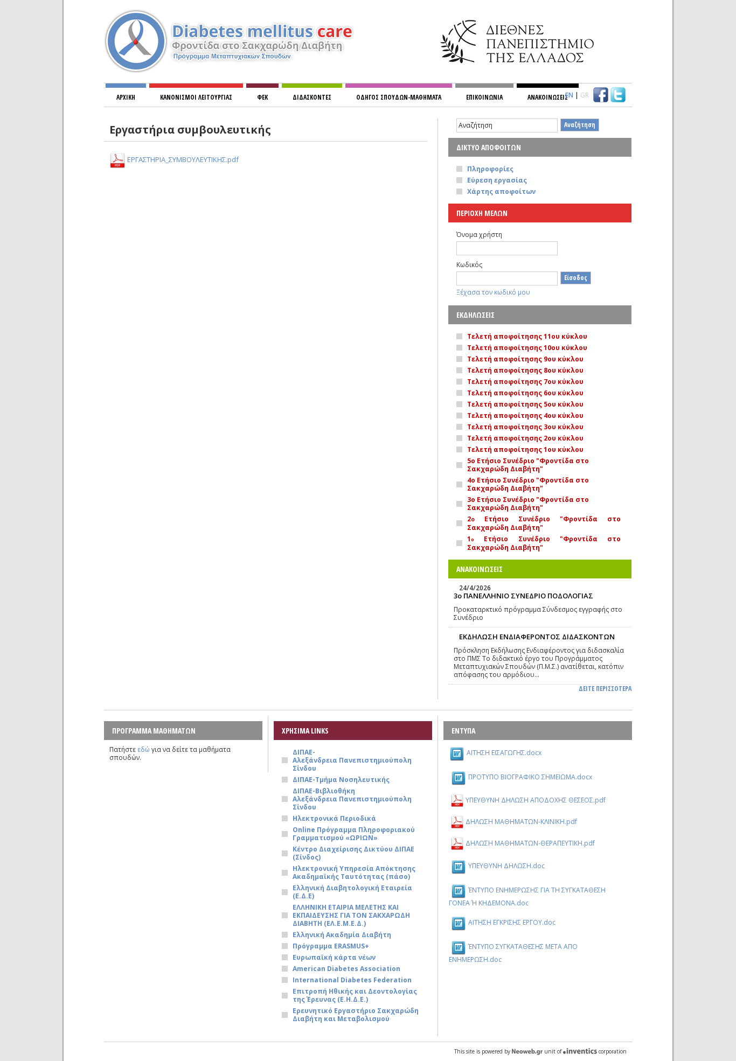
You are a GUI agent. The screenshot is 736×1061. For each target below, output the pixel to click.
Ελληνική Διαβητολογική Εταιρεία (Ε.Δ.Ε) (352, 892)
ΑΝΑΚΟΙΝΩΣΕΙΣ (547, 97)
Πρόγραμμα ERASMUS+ (331, 946)
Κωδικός (469, 264)
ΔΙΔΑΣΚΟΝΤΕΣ (312, 97)
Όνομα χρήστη (479, 234)
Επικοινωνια (484, 97)
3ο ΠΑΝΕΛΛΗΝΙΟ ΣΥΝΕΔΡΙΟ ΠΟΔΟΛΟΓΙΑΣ (523, 596)
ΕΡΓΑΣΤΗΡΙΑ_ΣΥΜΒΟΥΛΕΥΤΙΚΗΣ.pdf (183, 159)
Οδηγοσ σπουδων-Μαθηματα (398, 97)
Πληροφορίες (490, 168)
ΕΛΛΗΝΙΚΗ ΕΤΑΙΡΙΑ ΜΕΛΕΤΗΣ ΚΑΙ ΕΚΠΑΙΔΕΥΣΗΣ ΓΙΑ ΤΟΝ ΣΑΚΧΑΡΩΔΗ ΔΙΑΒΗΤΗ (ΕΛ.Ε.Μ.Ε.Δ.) (351, 915)
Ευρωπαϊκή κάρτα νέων (334, 957)
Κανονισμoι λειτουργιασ (196, 97)
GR (584, 95)
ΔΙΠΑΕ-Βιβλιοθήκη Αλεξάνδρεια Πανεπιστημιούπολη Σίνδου (352, 799)
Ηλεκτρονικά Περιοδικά (334, 818)
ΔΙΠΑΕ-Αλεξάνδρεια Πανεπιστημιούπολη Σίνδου (352, 760)
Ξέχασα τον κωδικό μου (493, 292)
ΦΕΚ (262, 97)
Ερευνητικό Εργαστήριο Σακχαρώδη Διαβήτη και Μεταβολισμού (356, 1014)
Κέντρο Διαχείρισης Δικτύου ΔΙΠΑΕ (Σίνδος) (353, 853)
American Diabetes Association (346, 968)
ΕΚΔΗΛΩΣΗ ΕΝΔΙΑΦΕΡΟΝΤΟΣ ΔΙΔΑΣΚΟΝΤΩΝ (537, 636)
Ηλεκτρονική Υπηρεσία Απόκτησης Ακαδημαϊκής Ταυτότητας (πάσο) (354, 872)
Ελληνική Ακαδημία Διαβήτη (342, 934)
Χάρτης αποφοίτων (501, 191)
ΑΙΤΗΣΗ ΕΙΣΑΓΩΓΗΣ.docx (504, 752)
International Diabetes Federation (352, 980)
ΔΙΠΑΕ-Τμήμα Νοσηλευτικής (341, 779)
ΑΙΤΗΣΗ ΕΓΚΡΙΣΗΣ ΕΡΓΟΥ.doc (512, 922)
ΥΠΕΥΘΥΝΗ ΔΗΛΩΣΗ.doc (506, 865)
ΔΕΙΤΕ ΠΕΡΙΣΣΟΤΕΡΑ (605, 688)
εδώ (143, 749)
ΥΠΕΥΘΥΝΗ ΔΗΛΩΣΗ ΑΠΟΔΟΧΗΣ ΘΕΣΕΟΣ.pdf (536, 800)
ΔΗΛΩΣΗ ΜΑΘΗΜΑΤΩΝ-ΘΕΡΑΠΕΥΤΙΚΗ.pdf (530, 843)
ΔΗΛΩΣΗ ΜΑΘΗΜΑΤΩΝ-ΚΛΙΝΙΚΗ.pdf (521, 821)
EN (569, 95)
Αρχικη (125, 97)
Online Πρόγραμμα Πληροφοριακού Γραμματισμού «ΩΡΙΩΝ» (354, 833)
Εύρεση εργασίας (497, 180)
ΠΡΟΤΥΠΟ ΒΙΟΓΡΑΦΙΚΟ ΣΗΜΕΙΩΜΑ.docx (530, 776)
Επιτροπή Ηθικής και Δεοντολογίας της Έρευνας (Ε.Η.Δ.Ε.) (355, 995)
